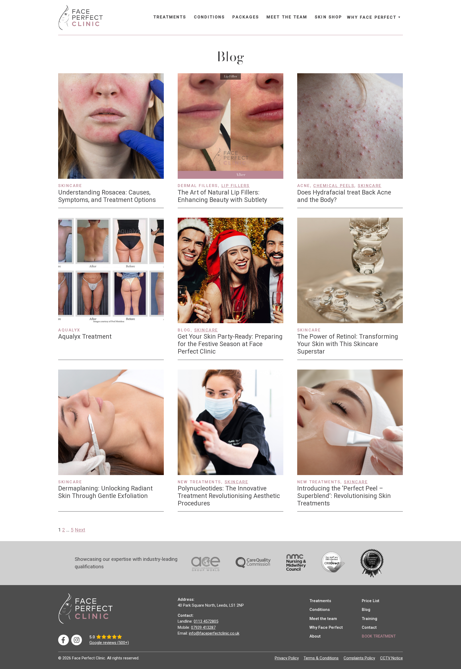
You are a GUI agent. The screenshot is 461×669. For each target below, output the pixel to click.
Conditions (209, 17)
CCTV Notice (391, 658)
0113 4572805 (206, 621)
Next (80, 530)
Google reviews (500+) (109, 642)
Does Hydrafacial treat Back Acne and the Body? (344, 196)
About (315, 636)
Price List (370, 600)
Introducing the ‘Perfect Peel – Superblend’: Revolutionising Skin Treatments (344, 496)
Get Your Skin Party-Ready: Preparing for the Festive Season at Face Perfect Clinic (230, 344)
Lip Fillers (235, 185)
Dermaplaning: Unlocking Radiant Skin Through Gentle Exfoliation (105, 492)
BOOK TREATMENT (379, 636)
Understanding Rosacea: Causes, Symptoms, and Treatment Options (107, 196)
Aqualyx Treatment (85, 336)
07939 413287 (203, 627)
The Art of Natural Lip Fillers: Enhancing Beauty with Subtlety (222, 196)
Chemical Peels (333, 185)
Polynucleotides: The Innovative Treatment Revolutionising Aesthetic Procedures (229, 496)
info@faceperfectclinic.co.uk (214, 633)
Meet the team (287, 17)
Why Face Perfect (372, 17)
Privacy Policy (287, 658)
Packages (245, 17)
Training (369, 618)
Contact (369, 627)
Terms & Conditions (321, 658)
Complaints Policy (359, 658)
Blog (366, 609)
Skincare (369, 185)
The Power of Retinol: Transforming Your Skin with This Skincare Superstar (347, 344)
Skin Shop (328, 17)
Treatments (169, 17)
